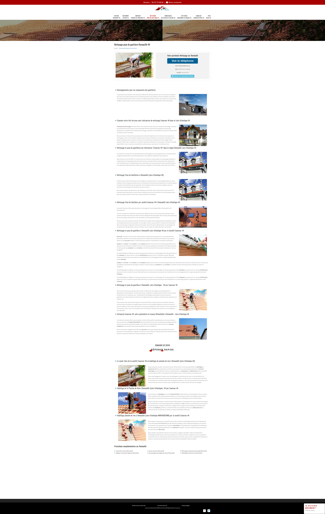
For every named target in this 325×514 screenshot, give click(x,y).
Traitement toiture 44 (125, 17)
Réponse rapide (162, 349)
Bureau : (153, 2)
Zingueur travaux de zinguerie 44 (138, 17)
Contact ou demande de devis (183, 76)
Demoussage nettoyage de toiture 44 (168, 17)
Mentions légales (186, 505)
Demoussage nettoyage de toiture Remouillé (161, 453)
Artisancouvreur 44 (116, 17)
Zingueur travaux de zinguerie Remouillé (127, 453)
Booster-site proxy (175, 508)
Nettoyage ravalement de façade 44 (184, 17)
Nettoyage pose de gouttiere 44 (153, 17)
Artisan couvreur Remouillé (156, 451)
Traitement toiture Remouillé (124, 451)
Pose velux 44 (208, 17)
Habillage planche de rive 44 (198, 17)
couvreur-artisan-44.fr (141, 505)
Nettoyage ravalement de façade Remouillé (194, 451)
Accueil (115, 48)
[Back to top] (320, 509)
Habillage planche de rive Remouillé (191, 453)
